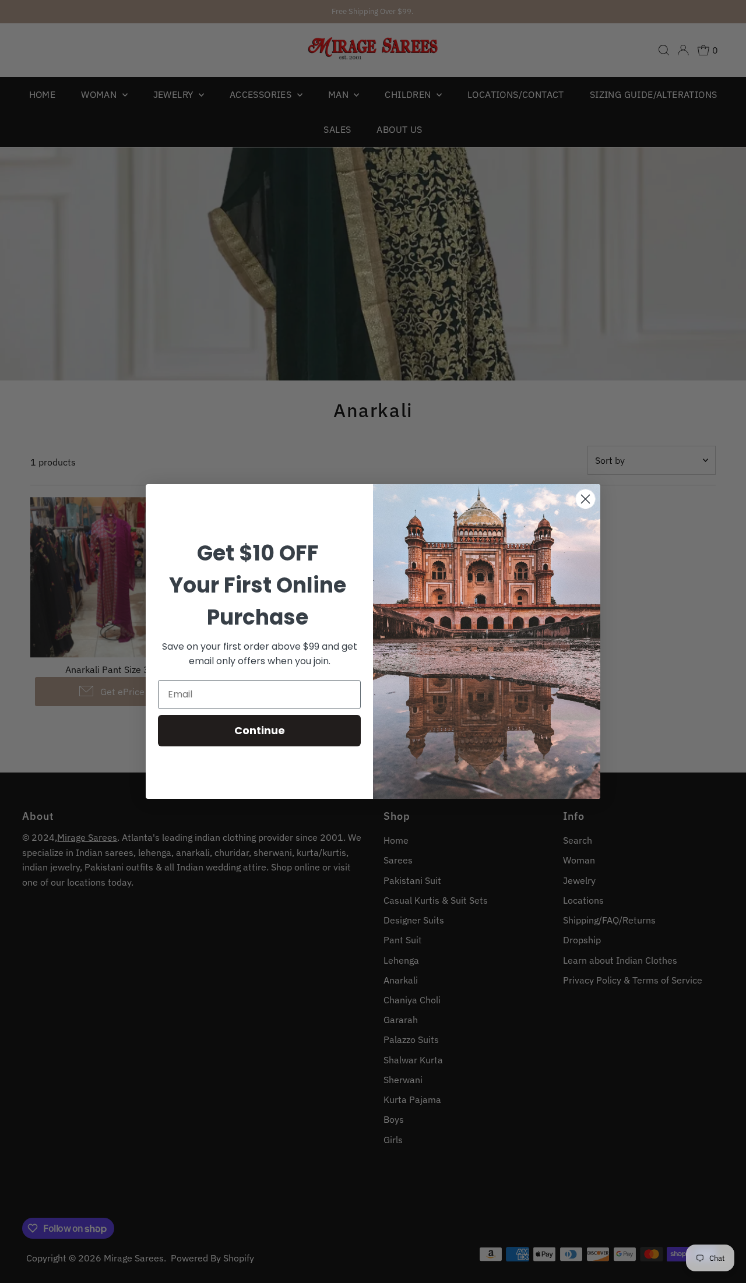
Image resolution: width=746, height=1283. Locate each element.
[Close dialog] (585, 499)
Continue (259, 730)
